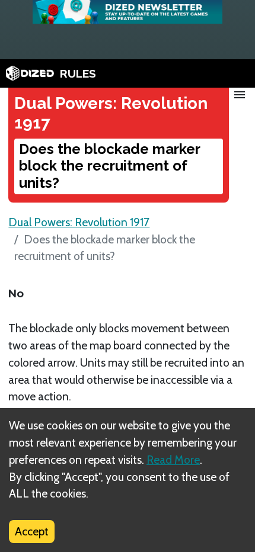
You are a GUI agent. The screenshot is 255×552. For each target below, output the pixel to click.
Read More (173, 459)
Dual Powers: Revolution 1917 (78, 222)
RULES (78, 73)
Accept (32, 531)
